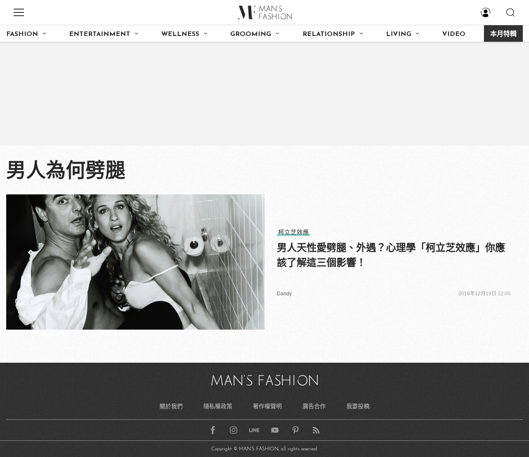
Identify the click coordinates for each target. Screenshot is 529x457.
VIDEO (453, 34)
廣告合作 (314, 406)
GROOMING (250, 34)
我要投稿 (357, 406)
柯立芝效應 (293, 232)
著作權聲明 (267, 406)
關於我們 (171, 406)
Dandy (284, 294)
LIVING (398, 34)
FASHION (22, 34)
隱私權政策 (217, 406)
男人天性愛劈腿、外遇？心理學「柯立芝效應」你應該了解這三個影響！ (391, 255)
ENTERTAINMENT (99, 34)
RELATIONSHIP (329, 34)
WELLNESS (180, 34)
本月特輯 (503, 34)
